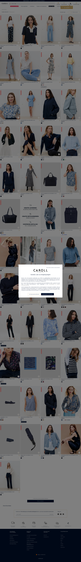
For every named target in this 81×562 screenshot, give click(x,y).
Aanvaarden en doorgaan (47, 294)
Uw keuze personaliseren (34, 294)
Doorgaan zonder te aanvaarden (53, 267)
